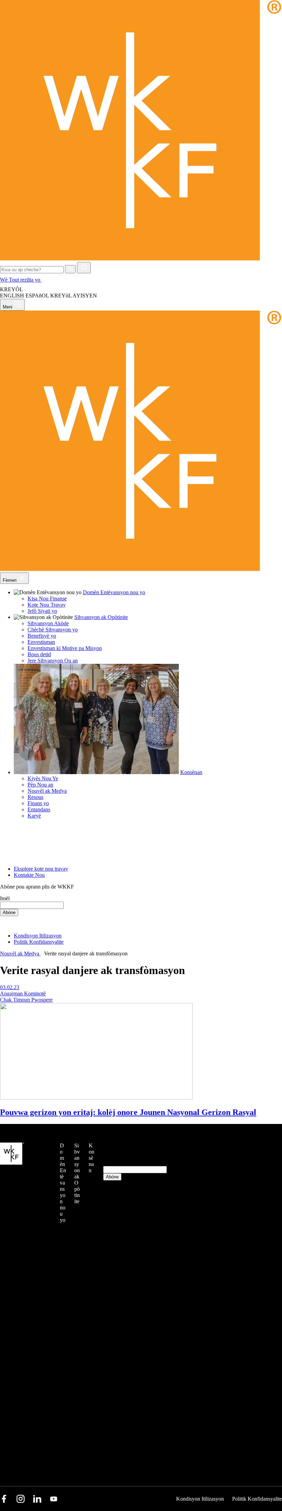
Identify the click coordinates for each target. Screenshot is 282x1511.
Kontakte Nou (29, 875)
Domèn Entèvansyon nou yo (114, 592)
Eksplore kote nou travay (41, 869)
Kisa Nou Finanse (47, 598)
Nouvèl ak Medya (47, 791)
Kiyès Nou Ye (43, 778)
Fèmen (10, 580)
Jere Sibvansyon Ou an (53, 660)
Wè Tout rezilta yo (21, 280)
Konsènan (191, 772)
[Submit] (84, 267)
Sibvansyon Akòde (48, 623)
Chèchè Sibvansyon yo (53, 629)
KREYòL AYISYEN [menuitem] (73, 295)
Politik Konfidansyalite (39, 942)
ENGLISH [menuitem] (12, 295)
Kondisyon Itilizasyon (38, 936)
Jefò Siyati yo (42, 611)
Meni (8, 307)
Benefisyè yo (42, 636)
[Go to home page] (141, 259)
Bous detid (39, 654)
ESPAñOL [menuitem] (37, 295)
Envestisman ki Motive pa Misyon (65, 648)
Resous (35, 797)
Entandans (39, 809)
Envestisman (41, 642)
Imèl (5, 898)
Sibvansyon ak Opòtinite (101, 617)
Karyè (34, 816)
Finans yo (38, 803)
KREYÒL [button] (12, 289)
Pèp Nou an (40, 785)
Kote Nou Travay (47, 605)
